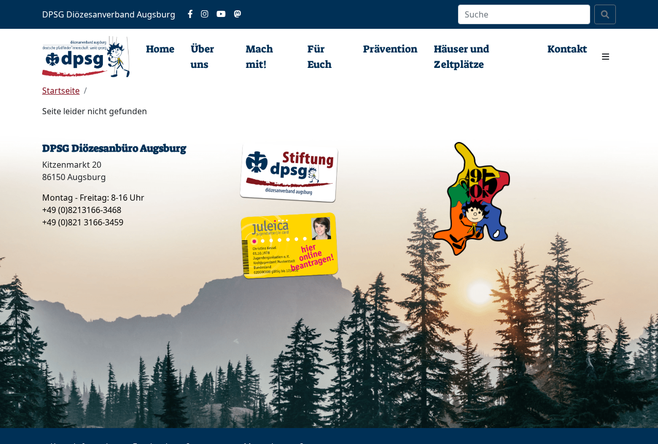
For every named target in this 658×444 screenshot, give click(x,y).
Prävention (390, 49)
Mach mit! (259, 56)
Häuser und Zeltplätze (461, 56)
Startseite (61, 90)
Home (160, 49)
